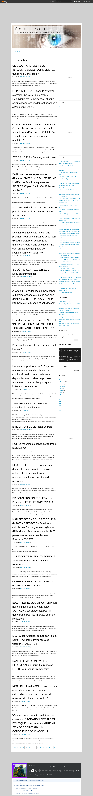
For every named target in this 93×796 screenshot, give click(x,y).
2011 (60, 397)
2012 (60, 379)
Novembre (62, 381)
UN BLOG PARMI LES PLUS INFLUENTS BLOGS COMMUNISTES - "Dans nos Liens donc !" (34, 69)
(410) (63, 306)
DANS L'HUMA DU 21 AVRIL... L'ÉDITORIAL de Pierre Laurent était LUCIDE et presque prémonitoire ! (32, 664)
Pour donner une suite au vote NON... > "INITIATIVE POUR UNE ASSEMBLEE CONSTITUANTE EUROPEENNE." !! (34, 324)
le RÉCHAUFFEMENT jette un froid (32, 426)
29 (46, 747)
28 (43, 747)
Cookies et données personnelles (69, 754)
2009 (60, 401)
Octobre (62, 384)
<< (15, 747)
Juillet (61, 390)
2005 (60, 410)
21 (23, 747)
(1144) (64, 301)
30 (49, 747)
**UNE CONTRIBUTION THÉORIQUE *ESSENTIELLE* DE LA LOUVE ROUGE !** (33, 560)
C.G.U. (41, 754)
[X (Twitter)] (50, 1)
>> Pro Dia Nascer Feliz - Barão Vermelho (69, 257)
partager (42, 774)
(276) (65, 310)
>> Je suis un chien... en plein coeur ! (67, 224)
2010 (60, 399)
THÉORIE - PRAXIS (25, 77)
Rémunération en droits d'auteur (49, 754)
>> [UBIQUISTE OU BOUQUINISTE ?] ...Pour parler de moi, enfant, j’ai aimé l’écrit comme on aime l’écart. (69, 273)
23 (29, 747)
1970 (60, 412)
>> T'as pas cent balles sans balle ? (67, 268)
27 (40, 747)
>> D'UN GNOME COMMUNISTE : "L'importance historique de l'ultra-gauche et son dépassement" (69, 194)
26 (37, 747)
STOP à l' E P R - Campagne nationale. (34, 157)
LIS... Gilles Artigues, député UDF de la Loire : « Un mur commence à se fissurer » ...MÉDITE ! (34, 639)
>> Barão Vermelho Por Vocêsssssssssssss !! (69, 165)
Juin (61, 392)
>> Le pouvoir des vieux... (65, 240)
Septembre (62, 386)
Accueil (14, 51)
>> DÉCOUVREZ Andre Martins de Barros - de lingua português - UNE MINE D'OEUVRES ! (69, 185)
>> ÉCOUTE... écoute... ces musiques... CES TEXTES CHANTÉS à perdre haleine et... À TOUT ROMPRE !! (69, 201)
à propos (50, 774)
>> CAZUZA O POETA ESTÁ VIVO (68, 176)
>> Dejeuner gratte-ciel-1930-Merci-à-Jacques (69, 189)
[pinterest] (53, 1)
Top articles (25, 754)
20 (20, 747)
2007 (60, 405)
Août (61, 388)
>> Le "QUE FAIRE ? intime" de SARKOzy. (69, 242)
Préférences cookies (79, 754)
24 (32, 747)
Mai (61, 395)
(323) (69, 308)
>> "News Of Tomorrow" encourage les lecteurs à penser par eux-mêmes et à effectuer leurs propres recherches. (69, 253)
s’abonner (33, 774)
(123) (64, 325)
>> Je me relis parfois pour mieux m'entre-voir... (70, 222)
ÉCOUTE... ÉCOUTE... (32, 29)
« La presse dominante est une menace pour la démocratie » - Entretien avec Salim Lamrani (34, 211)
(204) (66, 317)
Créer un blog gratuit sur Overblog (16, 754)
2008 (60, 403)
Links (60, 249)
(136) (69, 323)
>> (54, 747)
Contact (19, 51)
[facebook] (48, 1)
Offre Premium (59, 754)
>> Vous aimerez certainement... (66, 292)
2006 (60, 408)
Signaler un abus (36, 754)
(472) (69, 304)
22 (26, 747)
